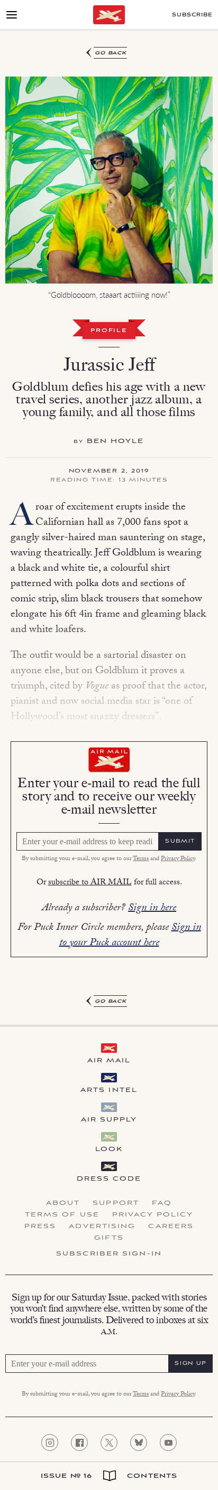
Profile (109, 331)
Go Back (111, 53)
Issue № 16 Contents (109, 1476)
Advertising (102, 1226)
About (63, 1203)
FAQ (162, 1203)
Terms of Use (62, 1215)
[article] (109, 527)
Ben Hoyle (115, 441)
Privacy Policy (178, 859)
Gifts (109, 1238)
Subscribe (192, 15)
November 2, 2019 (109, 471)
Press (40, 1226)
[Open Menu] (11, 14)
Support (116, 1203)
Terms (141, 859)
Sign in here (152, 909)
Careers (171, 1226)
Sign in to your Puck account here (130, 936)
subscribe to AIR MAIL (90, 883)
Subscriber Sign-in (109, 1254)
